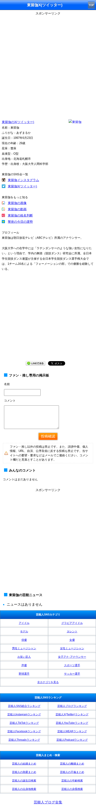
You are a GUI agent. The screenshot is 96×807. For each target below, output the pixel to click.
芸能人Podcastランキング (72, 739)
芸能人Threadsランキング (24, 739)
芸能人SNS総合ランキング (24, 706)
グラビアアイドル (72, 623)
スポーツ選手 (72, 665)
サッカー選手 (72, 673)
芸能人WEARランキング (72, 731)
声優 (24, 665)
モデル (24, 631)
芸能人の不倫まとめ (72, 772)
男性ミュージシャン (24, 648)
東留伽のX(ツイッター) (18, 122)
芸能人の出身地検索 (24, 789)
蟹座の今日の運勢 (20, 221)
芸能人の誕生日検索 (24, 780)
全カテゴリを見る (48, 682)
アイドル (24, 623)
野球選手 (24, 673)
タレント (72, 631)
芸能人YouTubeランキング (72, 722)
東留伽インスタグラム (23, 180)
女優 (72, 639)
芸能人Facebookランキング (24, 731)
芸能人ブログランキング (72, 706)
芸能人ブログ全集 (48, 802)
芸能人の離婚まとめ (72, 763)
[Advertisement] (48, 64)
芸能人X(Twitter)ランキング (72, 714)
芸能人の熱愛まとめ (24, 772)
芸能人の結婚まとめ (24, 763)
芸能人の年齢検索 (72, 780)
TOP (91, 5)
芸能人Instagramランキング (24, 714)
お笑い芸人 (24, 656)
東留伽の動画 (17, 209)
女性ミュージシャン (72, 648)
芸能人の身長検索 (72, 789)
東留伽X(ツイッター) (22, 186)
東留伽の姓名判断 (20, 215)
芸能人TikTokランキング (24, 722)
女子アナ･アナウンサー (72, 656)
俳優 (24, 639)
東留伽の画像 (17, 203)
